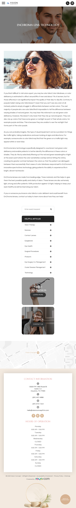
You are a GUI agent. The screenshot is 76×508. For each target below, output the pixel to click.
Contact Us (38, 324)
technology (29, 273)
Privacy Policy (58, 476)
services (28, 230)
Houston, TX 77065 (38, 389)
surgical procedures (32, 251)
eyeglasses (29, 241)
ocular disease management (35, 267)
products (28, 257)
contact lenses (30, 235)
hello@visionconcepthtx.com (38, 410)
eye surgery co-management (35, 262)
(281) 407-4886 (38, 397)
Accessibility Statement (45, 476)
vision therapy (30, 225)
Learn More (38, 295)
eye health (28, 246)
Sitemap (67, 476)
